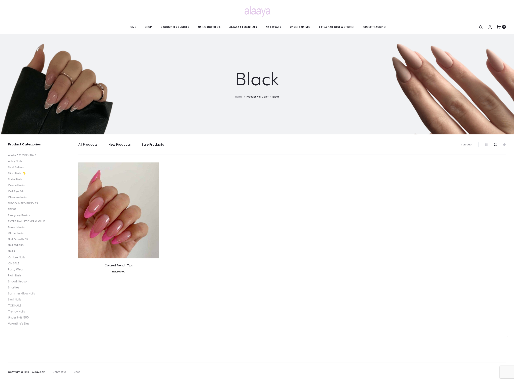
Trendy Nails (16, 311)
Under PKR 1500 (300, 27)
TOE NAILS (14, 305)
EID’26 (12, 209)
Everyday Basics (19, 215)
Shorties (13, 287)
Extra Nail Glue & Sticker (336, 27)
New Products (119, 144)
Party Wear (15, 269)
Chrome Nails (17, 197)
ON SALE (13, 263)
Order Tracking (374, 27)
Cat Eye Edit (16, 191)
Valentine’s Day (19, 324)
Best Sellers (16, 167)
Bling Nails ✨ (17, 173)
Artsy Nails (15, 161)
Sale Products (153, 144)
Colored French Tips (119, 265)
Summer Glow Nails (21, 293)
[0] (499, 27)
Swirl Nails (14, 299)
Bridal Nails (15, 179)
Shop (148, 27)
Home (132, 27)
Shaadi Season (18, 281)
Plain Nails (14, 275)
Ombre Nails (16, 257)
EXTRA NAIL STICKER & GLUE (26, 221)
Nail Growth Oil (209, 27)
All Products (88, 144)
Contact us (59, 372)
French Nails (16, 227)
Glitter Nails (16, 233)
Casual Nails (16, 185)
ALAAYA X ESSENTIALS (243, 27)
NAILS (11, 251)
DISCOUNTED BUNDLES (175, 27)
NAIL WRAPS (273, 27)
